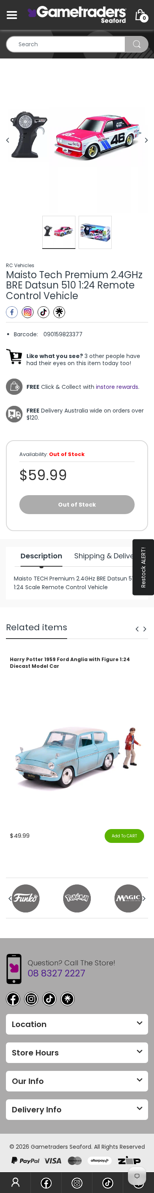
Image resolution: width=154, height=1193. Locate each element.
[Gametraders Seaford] (77, 15)
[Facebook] (12, 312)
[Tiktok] (43, 312)
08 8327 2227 (56, 973)
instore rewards (117, 387)
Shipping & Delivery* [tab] (109, 556)
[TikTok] (49, 999)
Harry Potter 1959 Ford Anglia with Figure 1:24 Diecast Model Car (70, 662)
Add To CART (124, 836)
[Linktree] (59, 312)
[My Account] (15, 1182)
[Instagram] (28, 312)
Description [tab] (41, 556)
